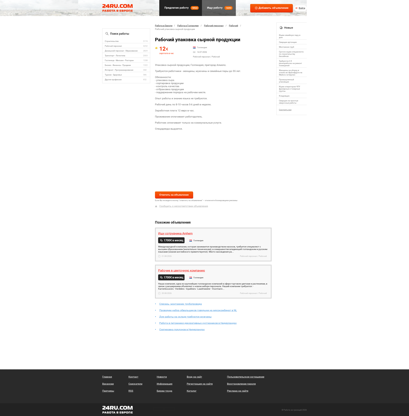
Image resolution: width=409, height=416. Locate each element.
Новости (162, 376)
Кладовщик (284, 96)
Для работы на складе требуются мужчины (185, 316)
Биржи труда (164, 390)
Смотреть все (285, 110)
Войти (302, 8)
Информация (164, 383)
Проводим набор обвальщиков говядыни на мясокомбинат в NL (198, 310)
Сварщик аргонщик (288, 42)
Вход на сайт (194, 376)
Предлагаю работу (180, 7)
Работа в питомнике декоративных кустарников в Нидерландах (198, 323)
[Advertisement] (213, 158)
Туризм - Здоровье (113, 75)
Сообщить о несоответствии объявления (183, 206)
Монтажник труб (286, 47)
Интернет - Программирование (119, 70)
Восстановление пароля (241, 383)
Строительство (112, 41)
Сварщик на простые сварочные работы (288, 102)
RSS (130, 390)
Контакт (133, 376)
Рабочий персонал (113, 46)
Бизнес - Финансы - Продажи (118, 65)
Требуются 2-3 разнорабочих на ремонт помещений (290, 63)
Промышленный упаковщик (286, 80)
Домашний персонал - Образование (121, 51)
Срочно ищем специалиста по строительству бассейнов (291, 54)
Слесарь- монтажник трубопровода (180, 303)
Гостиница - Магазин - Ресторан (119, 60)
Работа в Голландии (188, 25)
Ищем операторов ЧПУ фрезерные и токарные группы (289, 89)
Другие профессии (113, 79)
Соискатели (135, 383)
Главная (107, 376)
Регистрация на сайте (200, 383)
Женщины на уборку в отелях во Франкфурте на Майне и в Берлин (290, 72)
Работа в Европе (163, 25)
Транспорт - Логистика (115, 55)
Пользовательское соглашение (245, 376)
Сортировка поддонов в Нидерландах (182, 329)
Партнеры (108, 390)
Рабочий (233, 25)
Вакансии (108, 383)
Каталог (192, 390)
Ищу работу (218, 7)
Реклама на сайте (237, 390)
